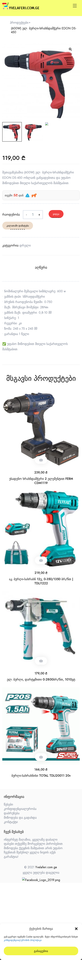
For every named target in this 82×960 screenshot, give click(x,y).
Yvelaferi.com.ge (46, 867)
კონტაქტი (11, 822)
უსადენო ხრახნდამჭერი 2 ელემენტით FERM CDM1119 (41, 481)
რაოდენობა (11, 214)
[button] (76, 929)
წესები (8, 804)
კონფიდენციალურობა (20, 809)
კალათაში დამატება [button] (41, 460)
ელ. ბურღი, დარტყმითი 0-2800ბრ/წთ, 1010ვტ (41, 679)
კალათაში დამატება (17, 225)
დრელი (25, 245)
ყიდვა (56, 214)
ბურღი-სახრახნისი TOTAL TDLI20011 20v (41, 775)
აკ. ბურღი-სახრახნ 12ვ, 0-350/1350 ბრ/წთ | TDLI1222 (41, 581)
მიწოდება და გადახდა (20, 817)
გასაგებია (41, 951)
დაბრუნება (11, 813)
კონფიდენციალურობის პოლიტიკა (23, 940)
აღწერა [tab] (41, 267)
